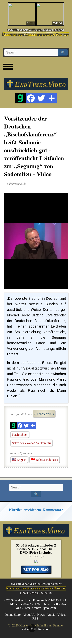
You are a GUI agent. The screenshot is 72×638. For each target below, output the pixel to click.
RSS (35, 618)
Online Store (13, 614)
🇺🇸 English (19, 459)
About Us (29, 614)
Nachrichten (19, 434)
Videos (61, 614)
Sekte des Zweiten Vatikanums (31, 443)
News (41, 614)
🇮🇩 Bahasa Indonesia (44, 459)
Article (51, 614)
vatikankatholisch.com (36, 629)
